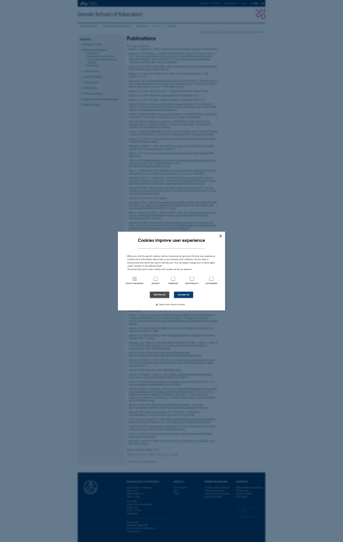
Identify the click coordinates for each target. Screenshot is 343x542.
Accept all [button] (183, 294)
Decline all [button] (159, 294)
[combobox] (220, 236)
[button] (171, 304)
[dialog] (171, 271)
